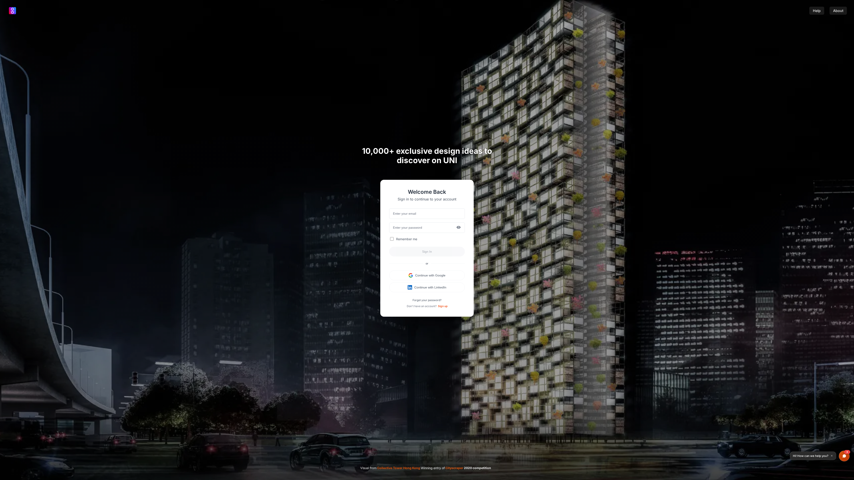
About (838, 10)
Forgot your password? (427, 300)
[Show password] (458, 227)
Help (817, 10)
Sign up (442, 306)
